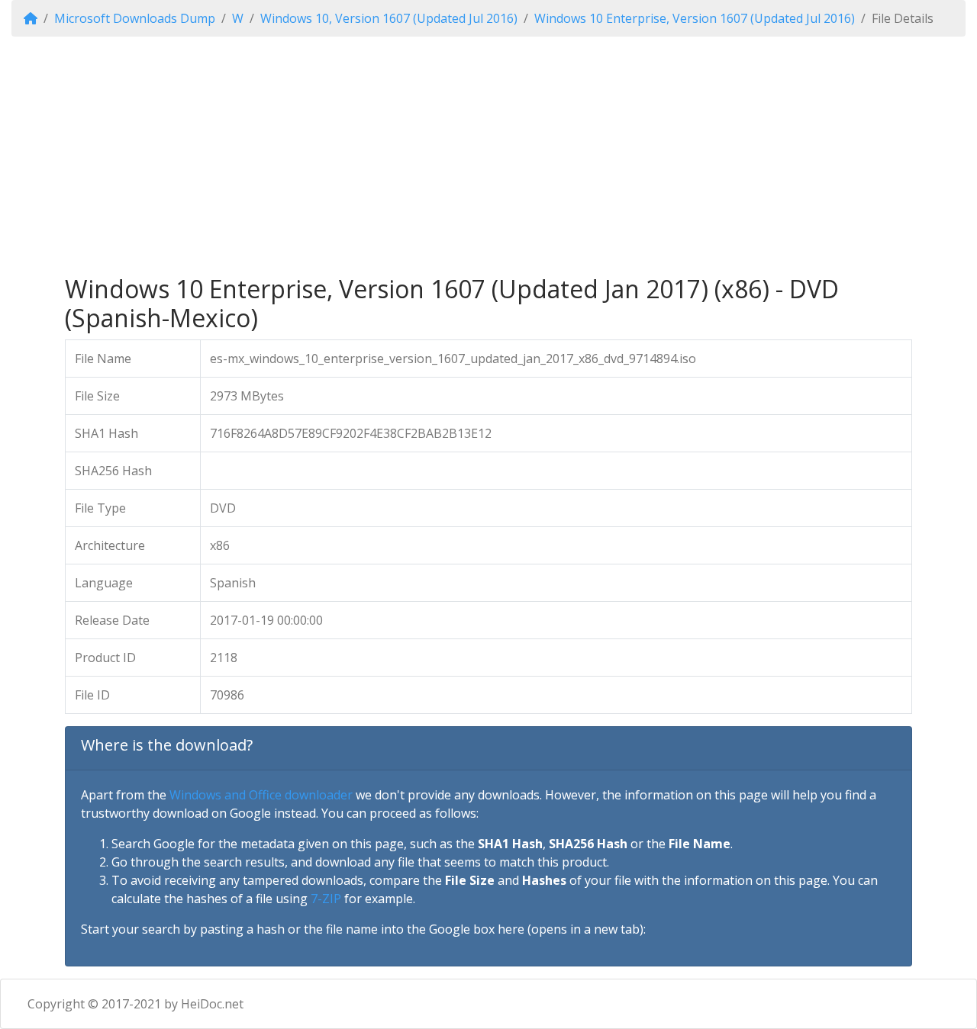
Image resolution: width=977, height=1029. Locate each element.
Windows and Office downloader (261, 794)
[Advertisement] (488, 155)
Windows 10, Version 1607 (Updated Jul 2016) (389, 18)
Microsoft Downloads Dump (134, 18)
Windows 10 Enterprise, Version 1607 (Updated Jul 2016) (694, 18)
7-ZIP (326, 898)
